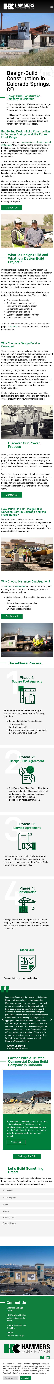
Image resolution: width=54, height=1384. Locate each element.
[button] (52, 6)
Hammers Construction (14, 586)
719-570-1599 (20, 1325)
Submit (8, 1241)
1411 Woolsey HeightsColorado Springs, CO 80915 (16, 1318)
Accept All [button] (25, 1378)
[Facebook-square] (42, 1358)
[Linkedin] (48, 1358)
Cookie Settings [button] (11, 1378)
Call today (13, 326)
